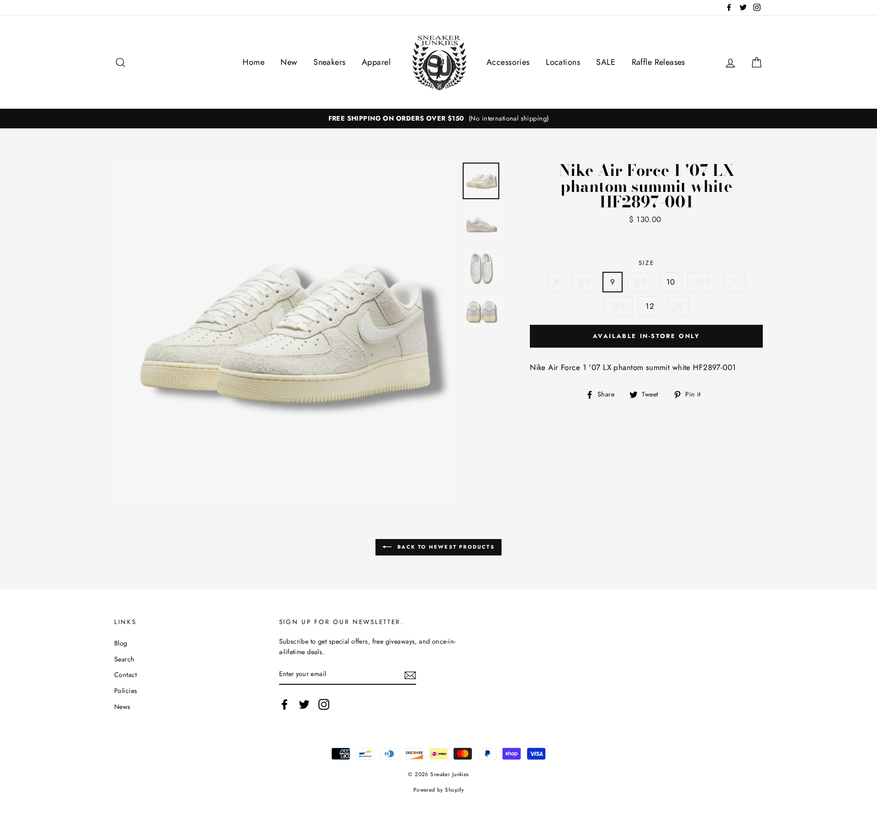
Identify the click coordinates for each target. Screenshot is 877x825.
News (122, 706)
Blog (120, 643)
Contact (125, 674)
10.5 (703, 281)
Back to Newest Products (445, 546)
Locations (563, 62)
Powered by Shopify (438, 789)
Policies (125, 690)
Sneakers (329, 62)
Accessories (508, 62)
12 (649, 306)
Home (253, 62)
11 (734, 281)
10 (670, 281)
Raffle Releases (658, 62)
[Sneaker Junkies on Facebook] (284, 704)
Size (647, 262)
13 (678, 306)
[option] (438, 118)
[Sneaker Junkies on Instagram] (323, 704)
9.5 (640, 281)
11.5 (618, 306)
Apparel (376, 62)
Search (124, 659)
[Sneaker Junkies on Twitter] (304, 704)
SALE (605, 62)
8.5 (584, 281)
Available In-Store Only (646, 336)
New (288, 62)
